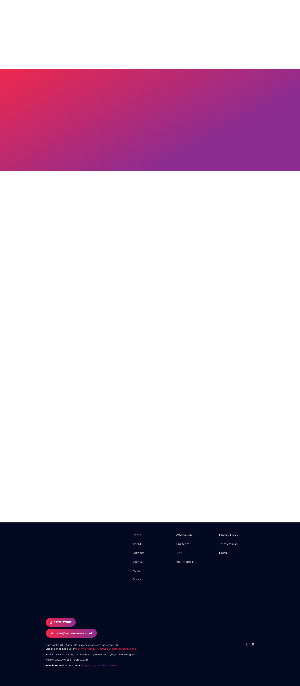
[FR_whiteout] (236, 655)
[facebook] (246, 644)
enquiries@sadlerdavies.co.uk (99, 665)
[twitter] (253, 644)
